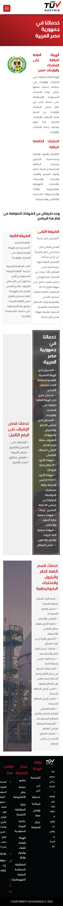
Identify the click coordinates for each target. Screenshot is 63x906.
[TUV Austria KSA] (53, 10)
